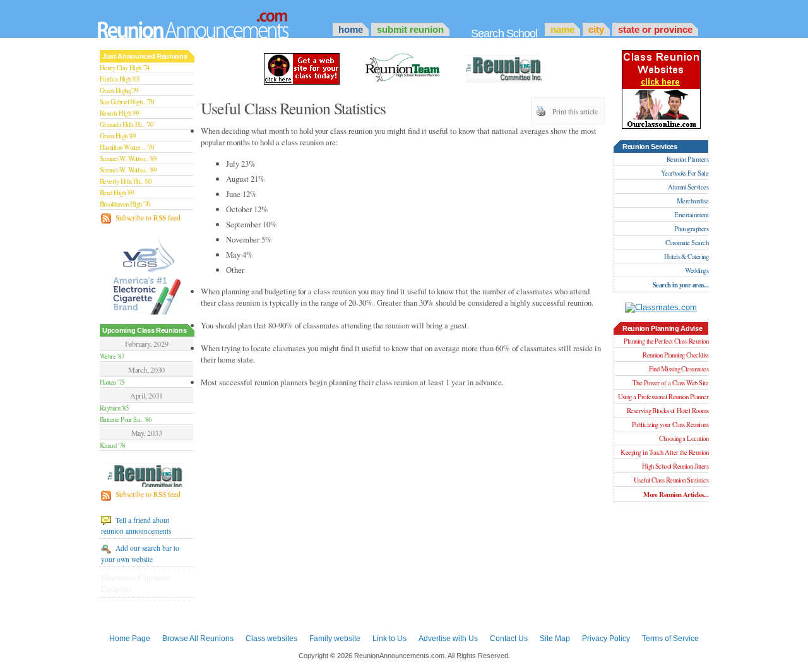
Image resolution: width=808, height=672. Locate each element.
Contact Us (509, 638)
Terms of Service (670, 638)
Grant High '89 (117, 135)
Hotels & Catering (686, 256)
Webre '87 (112, 356)
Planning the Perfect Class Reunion (666, 341)
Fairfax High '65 (119, 79)
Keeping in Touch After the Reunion (664, 452)
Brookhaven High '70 (125, 204)
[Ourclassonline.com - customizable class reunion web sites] (301, 67)
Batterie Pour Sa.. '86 (125, 419)
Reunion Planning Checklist (675, 355)
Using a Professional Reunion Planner (663, 396)
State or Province (655, 29)
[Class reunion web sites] (661, 126)
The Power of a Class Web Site (670, 382)
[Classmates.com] (661, 307)
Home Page (129, 638)
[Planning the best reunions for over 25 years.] (146, 476)
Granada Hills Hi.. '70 (126, 124)
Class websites (271, 638)
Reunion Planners (687, 159)
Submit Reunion (410, 29)
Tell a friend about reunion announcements (136, 525)
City (596, 29)
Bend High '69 (117, 192)
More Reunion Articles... (675, 494)
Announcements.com (210, 22)
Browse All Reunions (198, 638)
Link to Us (389, 638)
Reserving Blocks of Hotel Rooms (667, 410)
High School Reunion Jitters (675, 466)
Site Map (555, 638)
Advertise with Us (448, 638)
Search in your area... (680, 285)
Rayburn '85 (114, 408)
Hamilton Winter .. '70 (126, 147)
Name (562, 29)
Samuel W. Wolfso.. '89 (128, 158)
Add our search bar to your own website (140, 553)
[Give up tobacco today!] (147, 274)
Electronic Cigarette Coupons (135, 583)
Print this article (575, 111)
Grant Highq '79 (119, 90)
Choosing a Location (683, 438)
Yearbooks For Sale (684, 173)
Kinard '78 (112, 445)
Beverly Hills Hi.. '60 (125, 181)
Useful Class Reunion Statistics (671, 480)
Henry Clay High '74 (125, 67)
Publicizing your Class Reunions (670, 424)
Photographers (691, 228)
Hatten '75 (112, 382)
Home (350, 29)
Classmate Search (686, 242)
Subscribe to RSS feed (147, 217)
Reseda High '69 (119, 113)
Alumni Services (688, 187)
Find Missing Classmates (678, 368)
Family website (334, 638)
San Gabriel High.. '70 (126, 101)
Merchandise (692, 200)
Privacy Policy (606, 638)
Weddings (696, 270)
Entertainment (691, 214)
